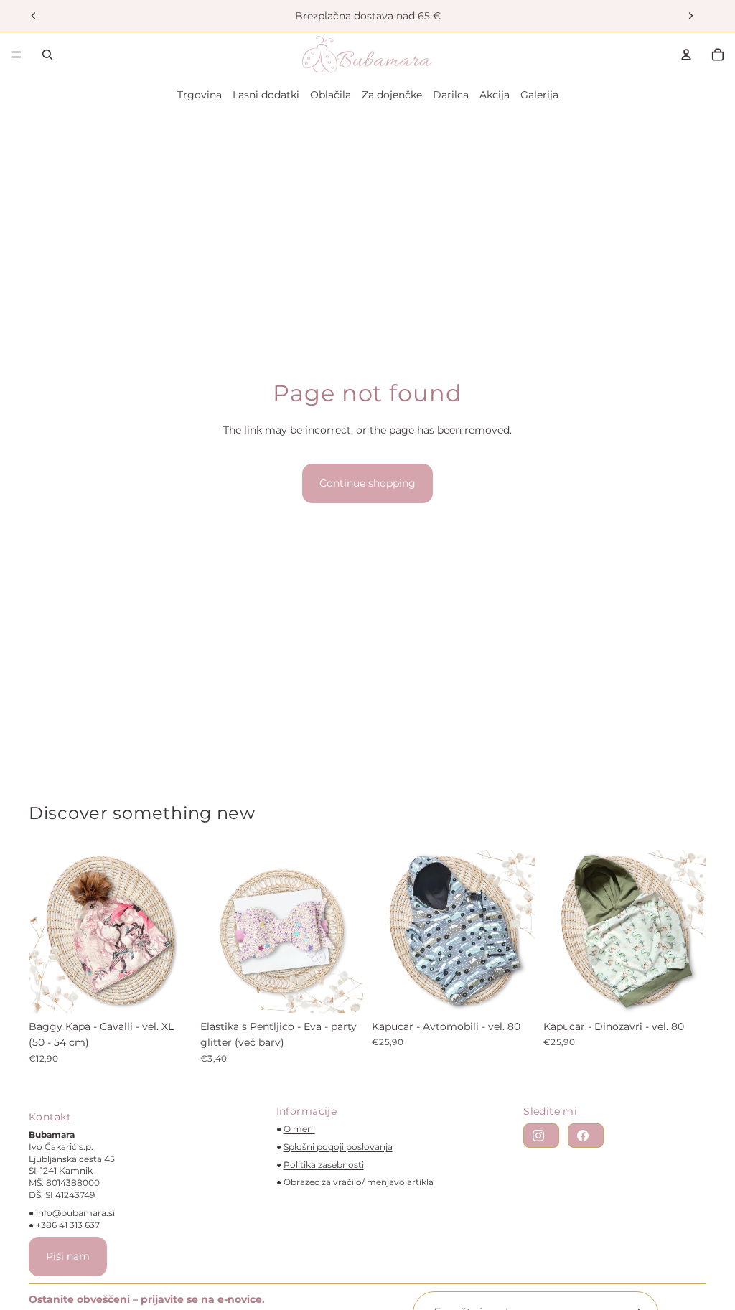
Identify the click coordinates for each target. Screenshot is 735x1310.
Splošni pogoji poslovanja (338, 1146)
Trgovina (199, 94)
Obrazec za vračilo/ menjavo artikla (359, 1181)
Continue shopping (367, 483)
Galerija (539, 94)
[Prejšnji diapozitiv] (34, 16)
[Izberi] (341, 990)
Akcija (494, 94)
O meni (299, 1128)
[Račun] (686, 54)
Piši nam (68, 1256)
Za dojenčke (392, 94)
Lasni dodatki (266, 94)
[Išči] (47, 54)
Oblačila (330, 94)
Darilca (451, 94)
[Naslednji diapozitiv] (690, 16)
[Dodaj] (169, 990)
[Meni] (16, 54)
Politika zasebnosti (324, 1164)
